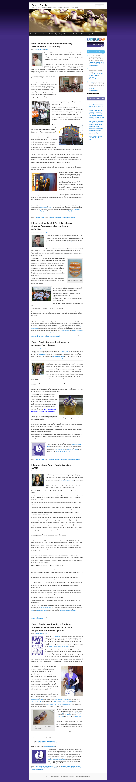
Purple (69, 768)
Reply (90, 65)
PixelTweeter (92, 77)
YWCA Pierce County (36, 701)
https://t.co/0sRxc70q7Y (94, 73)
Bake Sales (76, 34)
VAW (80, 768)
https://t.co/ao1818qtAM (94, 62)
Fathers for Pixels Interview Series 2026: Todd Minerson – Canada (96, 137)
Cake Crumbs (68, 714)
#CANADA (91, 82)
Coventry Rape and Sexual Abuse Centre (62, 701)
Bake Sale (51, 335)
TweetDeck (101, 64)
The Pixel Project (57, 636)
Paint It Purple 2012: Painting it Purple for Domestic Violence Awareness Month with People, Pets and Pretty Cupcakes (51, 627)
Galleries (83, 34)
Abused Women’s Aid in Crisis (66, 480)
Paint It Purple (39, 5)
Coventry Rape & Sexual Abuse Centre (65, 242)
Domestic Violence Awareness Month (63, 617)
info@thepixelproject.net (54, 743)
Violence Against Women (69, 217)
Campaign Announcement (44, 766)
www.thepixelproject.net (49, 746)
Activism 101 (51, 217)
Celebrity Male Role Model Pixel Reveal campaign (58, 704)
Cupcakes (60, 335)
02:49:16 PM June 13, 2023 (95, 87)
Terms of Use (87, 776)
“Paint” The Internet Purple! (46, 34)
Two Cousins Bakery (43, 336)
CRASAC (56, 335)
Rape (80, 335)
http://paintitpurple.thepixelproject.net (52, 332)
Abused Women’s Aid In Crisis (62, 699)
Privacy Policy (79, 776)
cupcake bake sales (65, 330)
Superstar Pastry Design (58, 356)
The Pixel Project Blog (98, 98)
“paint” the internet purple (45, 607)
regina (46, 49)
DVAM (45, 768)
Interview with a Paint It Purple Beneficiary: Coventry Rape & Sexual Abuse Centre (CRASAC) (52, 226)
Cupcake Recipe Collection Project (63, 34)
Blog (89, 34)
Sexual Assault (34, 336)
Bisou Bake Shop (77, 716)
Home (31, 34)
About (36, 34)
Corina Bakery (60, 713)
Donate (93, 34)
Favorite (97, 65)
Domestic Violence (67, 335)
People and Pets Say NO (61, 768)
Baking (68, 766)
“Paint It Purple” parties (77, 330)
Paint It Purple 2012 (59, 217)
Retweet (93, 65)
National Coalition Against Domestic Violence (64, 703)
